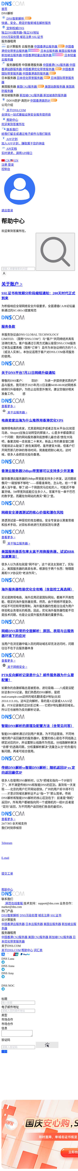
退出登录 (7, 210)
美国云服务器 (67, 50)
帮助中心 (27, 950)
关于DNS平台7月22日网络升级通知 (28, 373)
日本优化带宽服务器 (30, 77)
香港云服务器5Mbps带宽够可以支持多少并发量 (37, 471)
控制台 (5, 169)
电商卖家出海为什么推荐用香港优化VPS (32, 420)
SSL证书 (37, 36)
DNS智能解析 (10, 915)
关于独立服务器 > (18, 543)
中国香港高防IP (40, 100)
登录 (11, 164)
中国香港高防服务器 (35, 73)
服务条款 (8, 327)
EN (16, 160)
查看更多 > (8, 406)
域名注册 (26, 36)
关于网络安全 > (17, 666)
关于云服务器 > (17, 412)
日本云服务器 (49, 50)
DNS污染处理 (10, 36)
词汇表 (38, 950)
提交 (4, 1051)
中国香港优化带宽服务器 (38, 69)
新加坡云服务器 (11, 55)
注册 (4, 164)
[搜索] (55, 252)
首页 (4, 9)
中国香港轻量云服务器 (37, 55)
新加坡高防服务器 (55, 95)
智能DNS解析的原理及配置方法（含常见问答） (37, 726)
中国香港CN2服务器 (56, 64)
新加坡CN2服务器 (31, 95)
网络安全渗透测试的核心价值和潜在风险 (32, 512)
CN (7, 160)
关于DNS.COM (11, 950)
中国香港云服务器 (46, 46)
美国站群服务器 (55, 86)
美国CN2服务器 (27, 86)
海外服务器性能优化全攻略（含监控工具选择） (37, 589)
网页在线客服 (14, 903)
